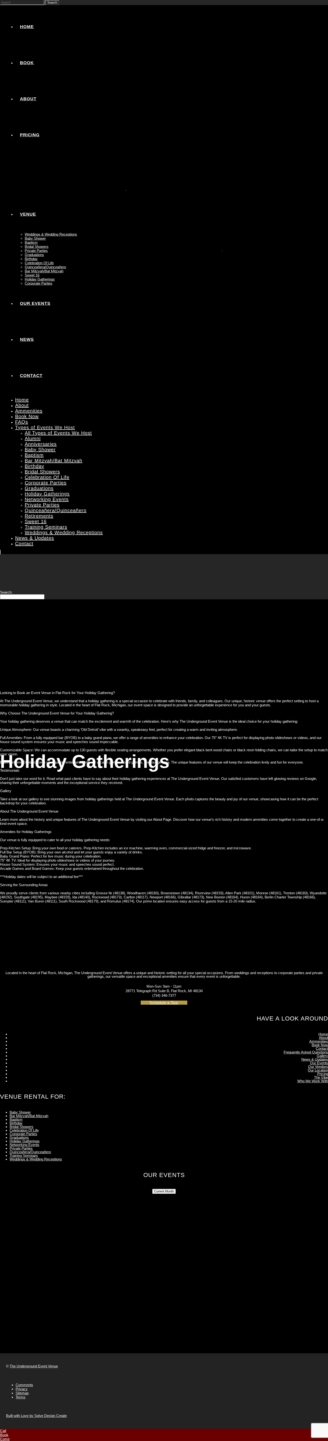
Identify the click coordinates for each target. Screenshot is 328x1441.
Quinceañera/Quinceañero (30, 1152)
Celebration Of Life (24, 1130)
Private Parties (21, 1148)
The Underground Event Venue (34, 1366)
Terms (20, 1397)
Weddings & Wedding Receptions (36, 1159)
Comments (24, 1385)
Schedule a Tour (164, 1003)
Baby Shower (20, 1112)
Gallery (322, 1056)
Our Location (318, 1070)
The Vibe (321, 1077)
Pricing (322, 1074)
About (323, 1038)
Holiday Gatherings (25, 1141)
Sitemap (22, 1393)
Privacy (22, 1389)
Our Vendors (318, 1067)
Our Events (319, 1063)
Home (323, 1034)
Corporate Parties (23, 1134)
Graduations (19, 1137)
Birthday (16, 1123)
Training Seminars (24, 1155)
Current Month (164, 1191)
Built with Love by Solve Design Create (36, 1416)
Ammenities (318, 1041)
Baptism (16, 1119)
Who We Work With (312, 1081)
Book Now (320, 1045)
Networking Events (24, 1145)
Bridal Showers (21, 1127)
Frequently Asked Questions (306, 1052)
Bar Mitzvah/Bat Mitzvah (29, 1116)
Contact (322, 1048)
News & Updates (314, 1059)
